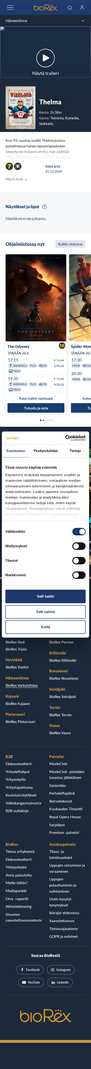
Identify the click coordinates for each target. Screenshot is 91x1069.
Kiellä (45, 627)
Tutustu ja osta (36, 408)
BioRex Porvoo (61, 642)
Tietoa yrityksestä (20, 851)
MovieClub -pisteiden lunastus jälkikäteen (66, 774)
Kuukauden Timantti (65, 808)
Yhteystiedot (16, 867)
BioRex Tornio (60, 714)
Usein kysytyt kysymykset (60, 902)
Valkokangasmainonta (23, 803)
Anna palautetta (19, 875)
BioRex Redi (15, 642)
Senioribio (57, 785)
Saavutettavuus (61, 920)
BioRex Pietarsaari (20, 721)
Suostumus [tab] (15, 451)
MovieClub (58, 763)
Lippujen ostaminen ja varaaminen (67, 868)
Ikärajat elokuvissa (64, 912)
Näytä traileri (45, 73)
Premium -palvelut (64, 832)
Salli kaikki (45, 596)
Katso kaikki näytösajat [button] (36, 398)
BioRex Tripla (16, 649)
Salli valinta (45, 612)
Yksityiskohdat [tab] (45, 451)
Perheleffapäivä (62, 793)
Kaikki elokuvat (70, 244)
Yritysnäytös (16, 779)
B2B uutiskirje (17, 810)
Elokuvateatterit (19, 763)
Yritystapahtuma (19, 787)
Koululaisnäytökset (21, 795)
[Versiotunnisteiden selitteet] (44, 206)
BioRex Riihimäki (62, 660)
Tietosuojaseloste (63, 928)
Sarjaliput (57, 824)
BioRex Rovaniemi (63, 678)
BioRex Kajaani (18, 703)
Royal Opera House (65, 816)
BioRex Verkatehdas (22, 685)
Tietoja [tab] (75, 451)
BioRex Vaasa (60, 732)
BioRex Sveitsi (17, 667)
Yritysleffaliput (18, 771)
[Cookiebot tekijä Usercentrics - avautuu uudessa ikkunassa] (65, 438)
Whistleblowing (19, 906)
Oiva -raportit (17, 898)
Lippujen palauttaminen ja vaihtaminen (62, 885)
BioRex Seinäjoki (62, 696)
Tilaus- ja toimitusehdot (60, 854)
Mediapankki (16, 890)
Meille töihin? (17, 882)
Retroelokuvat (60, 801)
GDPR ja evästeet (63, 936)
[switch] (79, 546)
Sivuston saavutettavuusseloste (24, 917)
